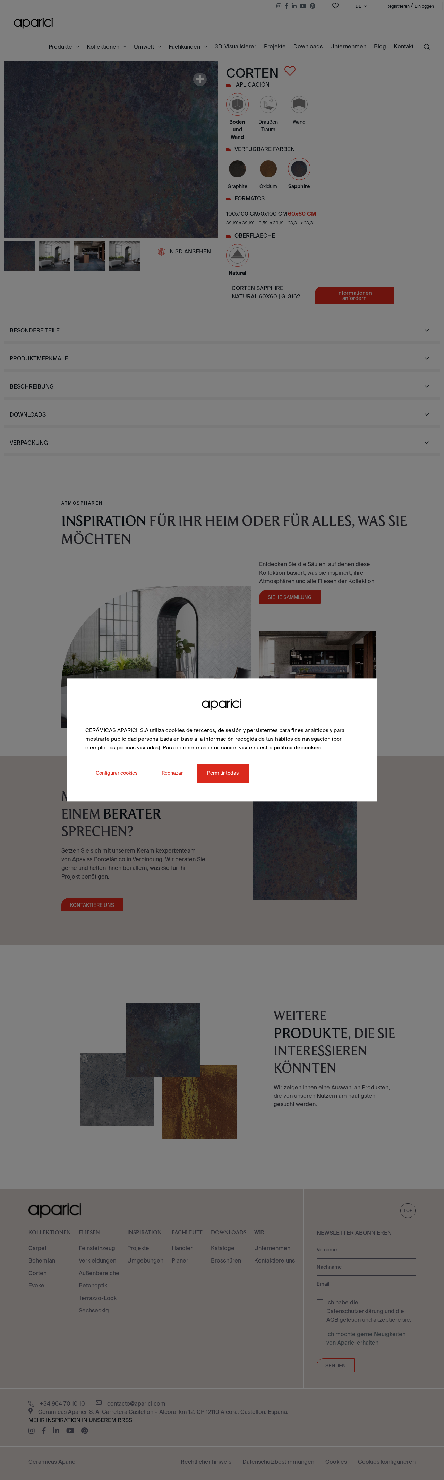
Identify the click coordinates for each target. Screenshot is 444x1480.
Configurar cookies (116, 773)
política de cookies (297, 747)
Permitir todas (223, 773)
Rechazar (172, 773)
